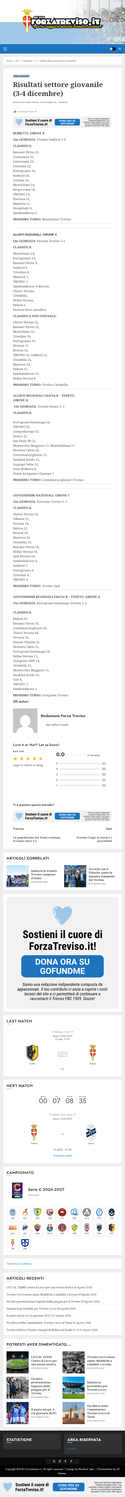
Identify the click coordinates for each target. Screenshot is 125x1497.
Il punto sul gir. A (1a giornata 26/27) (29, 1315)
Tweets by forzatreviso (19, 1264)
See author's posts (57, 725)
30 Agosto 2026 (40, 1368)
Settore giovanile (21, 76)
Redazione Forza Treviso (27, 102)
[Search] (120, 49)
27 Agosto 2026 (41, 1417)
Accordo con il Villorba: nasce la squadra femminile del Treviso (102, 874)
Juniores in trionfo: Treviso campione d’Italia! (44, 874)
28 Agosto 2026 (96, 1393)
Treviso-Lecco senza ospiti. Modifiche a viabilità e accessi (42, 1294)
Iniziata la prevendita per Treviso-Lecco (31, 1308)
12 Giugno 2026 (98, 884)
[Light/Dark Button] (113, 49)
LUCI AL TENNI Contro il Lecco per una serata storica (40, 1287)
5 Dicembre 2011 (49, 102)
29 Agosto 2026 (41, 1397)
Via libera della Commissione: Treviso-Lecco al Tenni (39, 1323)
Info (62, 1069)
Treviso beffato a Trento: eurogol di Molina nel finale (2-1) (43, 1330)
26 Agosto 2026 (96, 1421)
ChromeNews (104, 1469)
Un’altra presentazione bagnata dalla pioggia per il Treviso (43, 1301)
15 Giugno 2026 (40, 882)
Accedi (71, 1449)
